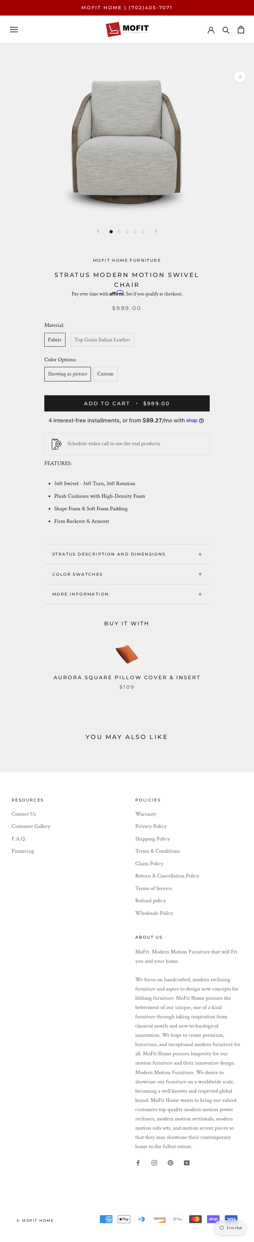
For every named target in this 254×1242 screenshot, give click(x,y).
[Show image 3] (127, 231)
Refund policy (150, 900)
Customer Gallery (31, 826)
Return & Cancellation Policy (167, 875)
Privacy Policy (151, 826)
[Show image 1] (111, 231)
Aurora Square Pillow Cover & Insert (127, 677)
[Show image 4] (135, 231)
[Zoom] (240, 77)
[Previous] (98, 231)
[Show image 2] (119, 231)
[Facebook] (138, 1162)
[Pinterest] (170, 1162)
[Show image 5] (143, 231)
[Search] (226, 29)
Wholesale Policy (154, 913)
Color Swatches (77, 574)
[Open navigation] (14, 29)
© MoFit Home (35, 1220)
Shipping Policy (152, 838)
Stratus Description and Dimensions (109, 554)
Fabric (55, 339)
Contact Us (24, 814)
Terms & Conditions (157, 851)
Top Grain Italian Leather (102, 339)
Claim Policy (149, 863)
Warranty (145, 814)
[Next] (156, 231)
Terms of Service (153, 888)
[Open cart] (241, 29)
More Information (80, 594)
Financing (23, 851)
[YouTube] (187, 1162)
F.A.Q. (19, 838)
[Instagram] (154, 1162)
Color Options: (61, 359)
